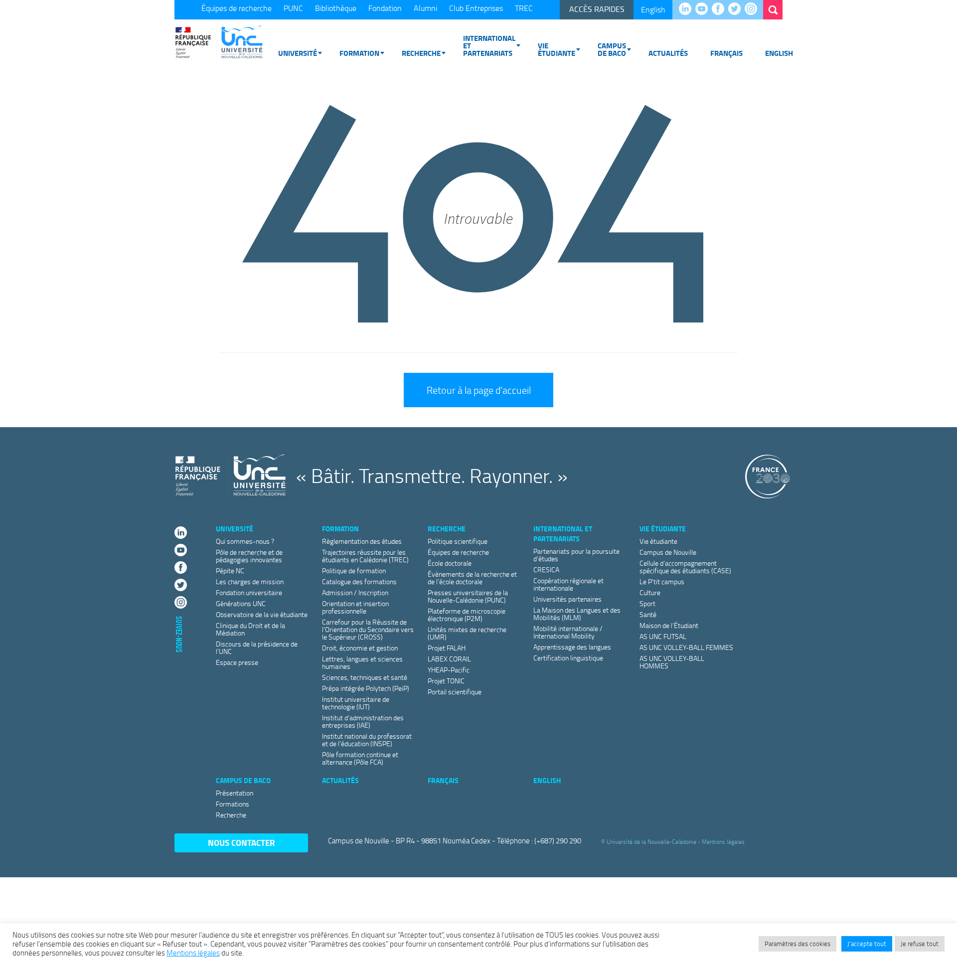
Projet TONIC (446, 680)
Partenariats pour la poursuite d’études (576, 554)
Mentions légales (723, 841)
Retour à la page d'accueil (479, 390)
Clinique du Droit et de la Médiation (250, 629)
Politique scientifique (457, 541)
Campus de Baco (612, 49)
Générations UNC (241, 603)
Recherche (421, 52)
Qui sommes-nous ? (245, 541)
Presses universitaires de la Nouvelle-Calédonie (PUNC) (468, 596)
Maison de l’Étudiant (668, 625)
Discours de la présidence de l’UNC (257, 647)
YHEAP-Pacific (449, 669)
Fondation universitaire (249, 592)
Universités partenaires (567, 599)
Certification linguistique (568, 657)
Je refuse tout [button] (920, 943)
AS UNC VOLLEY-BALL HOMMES (671, 661)
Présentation (234, 793)
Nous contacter (241, 842)
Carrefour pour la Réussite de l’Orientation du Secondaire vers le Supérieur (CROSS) (368, 629)
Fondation (385, 7)
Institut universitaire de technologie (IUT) (355, 702)
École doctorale (450, 563)
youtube (704, 9)
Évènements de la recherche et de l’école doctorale (472, 577)
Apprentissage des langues (572, 646)
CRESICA (546, 569)
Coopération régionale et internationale (568, 584)
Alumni (425, 7)
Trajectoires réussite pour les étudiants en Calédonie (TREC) (365, 555)
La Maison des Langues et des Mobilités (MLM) (577, 613)
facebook (720, 9)
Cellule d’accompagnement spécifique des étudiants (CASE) (685, 566)
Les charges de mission (250, 581)
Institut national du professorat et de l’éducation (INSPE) (367, 739)
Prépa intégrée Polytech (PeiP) (365, 688)
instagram (753, 9)
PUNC (293, 7)
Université (297, 52)
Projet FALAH (447, 647)
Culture (649, 592)
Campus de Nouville (667, 552)
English (653, 9)
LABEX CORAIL (449, 658)
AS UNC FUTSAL (662, 636)
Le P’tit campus (661, 581)
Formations (232, 803)
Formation (359, 52)
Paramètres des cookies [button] (797, 943)
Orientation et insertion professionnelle (355, 607)
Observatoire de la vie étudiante (262, 614)
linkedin (687, 9)
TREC (524, 7)
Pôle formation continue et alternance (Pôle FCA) (360, 758)
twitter (737, 9)
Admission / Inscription (355, 592)
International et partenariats (489, 45)
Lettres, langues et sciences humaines (362, 662)
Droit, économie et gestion (360, 647)
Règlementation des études (362, 541)
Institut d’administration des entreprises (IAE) (363, 721)
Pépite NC (230, 570)
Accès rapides (597, 8)
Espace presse (237, 662)
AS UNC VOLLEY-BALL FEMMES (686, 647)
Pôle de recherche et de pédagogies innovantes (249, 555)
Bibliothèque (335, 7)
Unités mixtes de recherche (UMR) (467, 633)
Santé (647, 614)
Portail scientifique (454, 691)
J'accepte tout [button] (866, 943)
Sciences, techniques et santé (364, 677)
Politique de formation (354, 570)
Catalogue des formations (359, 581)
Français (726, 52)
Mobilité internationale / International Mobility (568, 632)
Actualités (668, 52)
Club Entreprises (476, 7)
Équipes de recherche (236, 7)
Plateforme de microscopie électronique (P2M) (466, 614)
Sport (647, 603)
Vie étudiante (556, 49)
